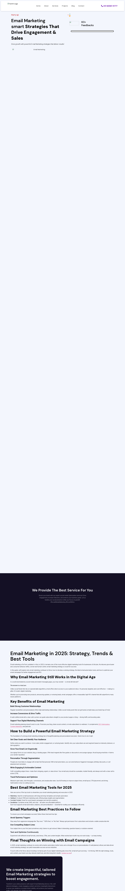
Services (55, 6)
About (46, 6)
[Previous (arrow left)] (3, 445)
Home (38, 6)
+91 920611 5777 (110, 6)
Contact (81, 6)
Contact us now (66, 853)
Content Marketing (16, 726)
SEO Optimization (104, 724)
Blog (73, 6)
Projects (65, 6)
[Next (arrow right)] (122, 445)
